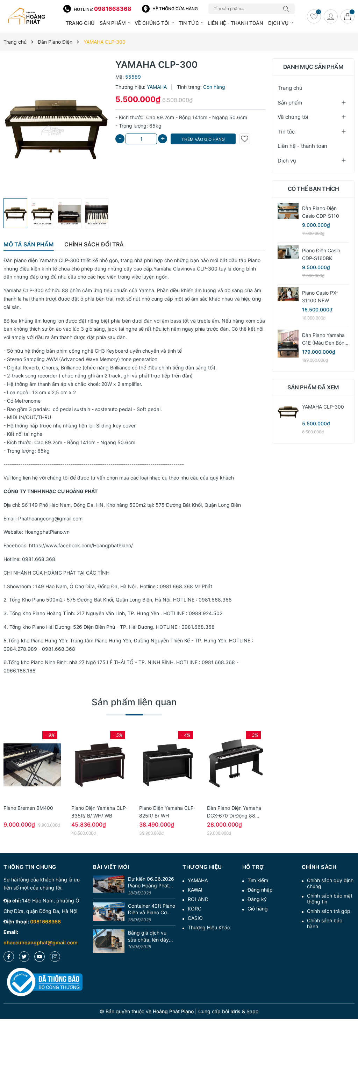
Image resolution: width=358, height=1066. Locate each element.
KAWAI (195, 890)
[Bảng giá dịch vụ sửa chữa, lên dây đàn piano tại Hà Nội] (108, 941)
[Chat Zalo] (339, 1029)
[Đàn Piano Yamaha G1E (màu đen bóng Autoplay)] (288, 344)
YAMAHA (198, 880)
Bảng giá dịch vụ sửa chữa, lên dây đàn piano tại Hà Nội (151, 936)
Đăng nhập (260, 890)
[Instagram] (55, 956)
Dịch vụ (279, 23)
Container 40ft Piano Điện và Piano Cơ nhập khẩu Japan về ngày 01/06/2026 (151, 909)
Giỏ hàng (258, 909)
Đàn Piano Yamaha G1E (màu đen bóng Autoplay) (325, 342)
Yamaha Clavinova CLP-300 (185, 269)
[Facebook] (8, 956)
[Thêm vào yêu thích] (244, 139)
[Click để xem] (55, 126)
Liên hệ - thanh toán (235, 23)
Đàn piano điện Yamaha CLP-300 (41, 260)
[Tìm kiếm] (288, 8)
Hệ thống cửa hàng (175, 8)
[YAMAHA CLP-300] (288, 411)
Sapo (252, 1011)
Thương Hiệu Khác (209, 927)
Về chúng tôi (153, 23)
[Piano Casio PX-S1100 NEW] (288, 294)
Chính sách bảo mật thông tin (329, 899)
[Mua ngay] (21, 765)
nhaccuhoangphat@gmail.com (40, 942)
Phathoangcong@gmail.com (50, 518)
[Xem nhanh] (32, 765)
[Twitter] (24, 956)
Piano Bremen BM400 (28, 808)
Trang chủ (80, 23)
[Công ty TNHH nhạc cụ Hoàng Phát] (29, 16)
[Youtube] (39, 956)
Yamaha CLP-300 (23, 290)
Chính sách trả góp (328, 911)
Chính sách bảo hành (324, 923)
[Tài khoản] (331, 16)
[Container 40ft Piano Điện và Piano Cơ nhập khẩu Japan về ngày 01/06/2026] (108, 913)
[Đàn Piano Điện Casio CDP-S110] (288, 211)
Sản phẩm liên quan (134, 702)
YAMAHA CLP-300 (323, 407)
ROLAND (198, 899)
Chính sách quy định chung (330, 883)
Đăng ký (257, 899)
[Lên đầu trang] (350, 1035)
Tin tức (189, 23)
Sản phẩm (113, 23)
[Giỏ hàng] (348, 16)
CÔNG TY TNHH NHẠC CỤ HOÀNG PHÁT (50, 491)
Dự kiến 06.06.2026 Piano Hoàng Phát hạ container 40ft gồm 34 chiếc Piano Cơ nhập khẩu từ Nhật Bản (151, 882)
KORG (194, 909)
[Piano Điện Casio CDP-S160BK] (288, 252)
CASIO (195, 918)
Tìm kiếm (258, 880)
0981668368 (112, 8)
